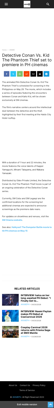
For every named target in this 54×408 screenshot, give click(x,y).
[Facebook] (6, 74)
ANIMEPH (25, 304)
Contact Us (25, 385)
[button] (6, 4)
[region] (27, 29)
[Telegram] (46, 74)
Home (4, 50)
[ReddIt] (26, 74)
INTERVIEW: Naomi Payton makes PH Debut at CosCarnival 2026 (36, 314)
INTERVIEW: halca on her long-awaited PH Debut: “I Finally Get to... (36, 298)
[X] (13, 74)
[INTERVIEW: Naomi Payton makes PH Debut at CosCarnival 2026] (10, 316)
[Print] (40, 74)
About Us (13, 385)
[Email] (33, 74)
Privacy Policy (39, 385)
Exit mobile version (27, 404)
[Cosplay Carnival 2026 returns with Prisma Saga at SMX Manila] (10, 332)
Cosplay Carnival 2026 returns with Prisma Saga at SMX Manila (35, 330)
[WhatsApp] (20, 74)
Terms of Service (27, 390)
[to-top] (50, 403)
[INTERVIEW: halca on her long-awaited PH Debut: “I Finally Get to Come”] (10, 300)
